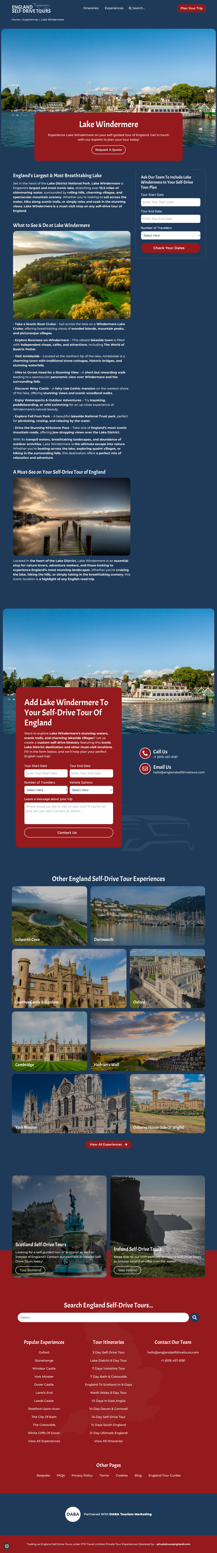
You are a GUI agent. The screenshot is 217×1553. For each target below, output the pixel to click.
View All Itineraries (108, 1441)
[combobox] (103, 1317)
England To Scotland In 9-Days (108, 1384)
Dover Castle (44, 1384)
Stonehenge (44, 1360)
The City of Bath (44, 1417)
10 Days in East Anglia (108, 1401)
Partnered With (118, 1514)
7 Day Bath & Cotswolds (108, 1377)
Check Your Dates (168, 248)
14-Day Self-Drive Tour (108, 1417)
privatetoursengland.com (173, 1544)
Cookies (122, 1475)
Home (16, 19)
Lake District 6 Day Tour (108, 1360)
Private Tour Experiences (121, 1544)
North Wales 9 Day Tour (108, 1393)
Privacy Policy (82, 1475)
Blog (138, 1475)
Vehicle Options (81, 782)
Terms (104, 1475)
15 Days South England (108, 1425)
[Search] (194, 1317)
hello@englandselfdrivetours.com (173, 1352)
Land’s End (44, 1393)
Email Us (162, 767)
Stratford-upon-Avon (44, 1409)
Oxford (44, 1352)
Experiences (30, 19)
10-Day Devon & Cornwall (108, 1409)
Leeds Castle (44, 1401)
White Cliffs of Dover (44, 1433)
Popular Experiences (44, 1342)
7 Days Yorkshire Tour (108, 1368)
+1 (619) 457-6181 (173, 1360)
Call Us (160, 751)
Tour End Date (151, 211)
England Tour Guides (165, 1475)
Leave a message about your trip (48, 799)
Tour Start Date (152, 194)
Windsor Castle (44, 1368)
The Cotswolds (44, 1425)
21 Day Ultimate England (108, 1433)
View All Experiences (44, 1441)
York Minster (44, 1377)
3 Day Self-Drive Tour (109, 1352)
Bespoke (43, 1475)
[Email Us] (145, 768)
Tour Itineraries (108, 1342)
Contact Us (67, 833)
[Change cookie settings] (6, 1546)
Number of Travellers (156, 228)
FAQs (61, 1475)
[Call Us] (145, 753)
